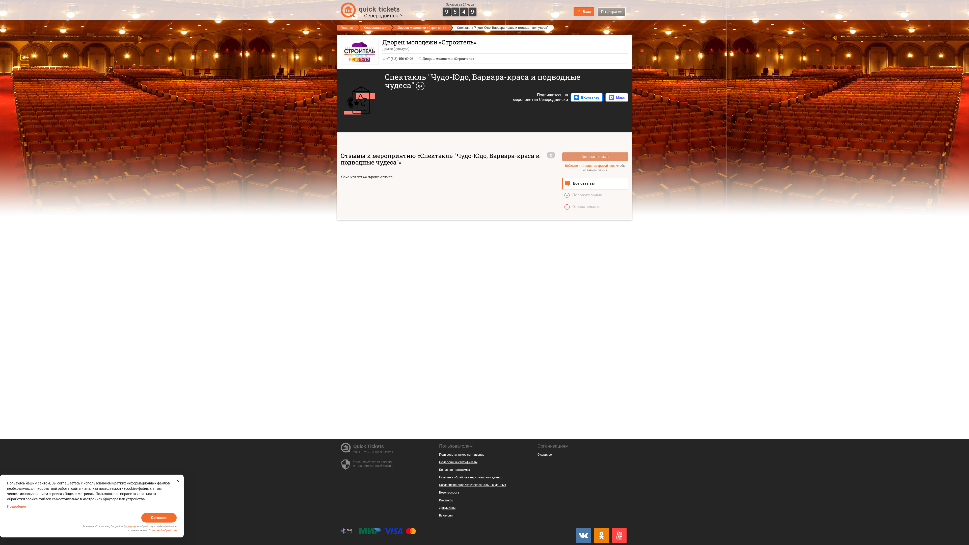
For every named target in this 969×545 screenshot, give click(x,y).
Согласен (159, 517)
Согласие (130, 526)
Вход (587, 12)
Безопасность (449, 492)
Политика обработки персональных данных (471, 477)
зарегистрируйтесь (600, 166)
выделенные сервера (377, 461)
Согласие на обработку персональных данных (472, 485)
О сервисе (544, 454)
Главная (347, 28)
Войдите (571, 166)
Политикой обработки (163, 530)
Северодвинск (381, 16)
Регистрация (611, 12)
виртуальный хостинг (378, 466)
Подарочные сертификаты (458, 462)
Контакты (446, 500)
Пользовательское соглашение (461, 454)
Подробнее (16, 506)
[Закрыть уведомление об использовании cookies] (178, 481)
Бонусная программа (454, 470)
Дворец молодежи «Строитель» (421, 28)
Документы (447, 508)
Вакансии (446, 515)
